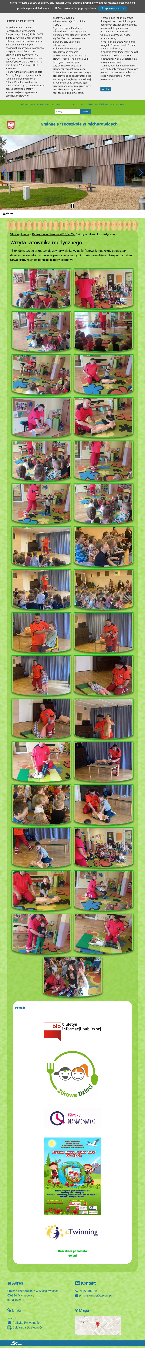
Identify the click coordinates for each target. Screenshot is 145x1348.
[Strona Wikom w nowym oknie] (16, 1343)
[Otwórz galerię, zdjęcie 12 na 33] (103, 504)
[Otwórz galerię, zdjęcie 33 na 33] (72, 977)
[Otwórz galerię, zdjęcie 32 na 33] (103, 934)
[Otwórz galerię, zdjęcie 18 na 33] (103, 633)
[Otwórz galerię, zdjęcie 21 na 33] (41, 719)
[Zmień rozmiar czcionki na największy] (81, 104)
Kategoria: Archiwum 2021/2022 (53, 234)
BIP (14, 1318)
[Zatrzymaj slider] (72, 206)
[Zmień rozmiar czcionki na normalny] (65, 104)
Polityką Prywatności (95, 2)
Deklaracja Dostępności (27, 1327)
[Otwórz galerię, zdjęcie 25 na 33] (41, 805)
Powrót (20, 1008)
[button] (4, 172)
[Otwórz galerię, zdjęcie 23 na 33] (41, 762)
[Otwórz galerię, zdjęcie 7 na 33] (41, 417)
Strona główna (29, 104)
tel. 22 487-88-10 (90, 1291)
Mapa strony (44, 104)
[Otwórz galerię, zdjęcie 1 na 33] (41, 289)
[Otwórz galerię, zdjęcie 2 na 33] (103, 289)
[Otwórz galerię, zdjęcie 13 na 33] (41, 547)
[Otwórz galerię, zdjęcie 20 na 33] (103, 675)
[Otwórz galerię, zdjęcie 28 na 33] (103, 848)
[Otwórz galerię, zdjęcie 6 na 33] (103, 374)
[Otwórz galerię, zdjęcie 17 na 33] (41, 633)
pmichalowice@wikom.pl (95, 1295)
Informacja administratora (112, 104)
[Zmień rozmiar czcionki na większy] (73, 104)
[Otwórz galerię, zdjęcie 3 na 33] (41, 332)
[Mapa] (98, 1325)
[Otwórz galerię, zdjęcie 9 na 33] (41, 461)
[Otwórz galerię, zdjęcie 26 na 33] (103, 805)
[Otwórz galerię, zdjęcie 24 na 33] (103, 762)
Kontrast (94, 104)
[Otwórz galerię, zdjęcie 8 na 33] (103, 417)
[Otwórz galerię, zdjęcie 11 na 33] (41, 504)
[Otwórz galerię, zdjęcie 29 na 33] (41, 891)
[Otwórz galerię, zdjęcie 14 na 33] (103, 547)
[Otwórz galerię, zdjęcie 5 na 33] (41, 374)
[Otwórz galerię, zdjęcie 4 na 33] (103, 332)
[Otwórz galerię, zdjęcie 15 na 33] (41, 590)
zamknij (105, 89)
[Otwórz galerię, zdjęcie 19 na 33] (41, 675)
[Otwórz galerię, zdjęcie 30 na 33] (103, 891)
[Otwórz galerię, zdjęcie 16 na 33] (103, 590)
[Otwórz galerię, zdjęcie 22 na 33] (103, 719)
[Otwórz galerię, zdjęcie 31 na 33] (41, 934)
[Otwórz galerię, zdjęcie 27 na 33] (41, 848)
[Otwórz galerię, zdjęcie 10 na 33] (103, 461)
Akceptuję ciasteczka (112, 8)
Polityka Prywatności (26, 1323)
